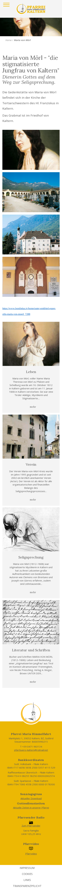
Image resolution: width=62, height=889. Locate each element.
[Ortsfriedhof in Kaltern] (31, 192)
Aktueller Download (31, 798)
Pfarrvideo (31, 853)
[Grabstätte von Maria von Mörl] (31, 277)
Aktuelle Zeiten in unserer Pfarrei (31, 807)
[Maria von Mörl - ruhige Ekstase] (31, 150)
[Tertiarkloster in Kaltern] (31, 235)
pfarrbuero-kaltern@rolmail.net (31, 750)
